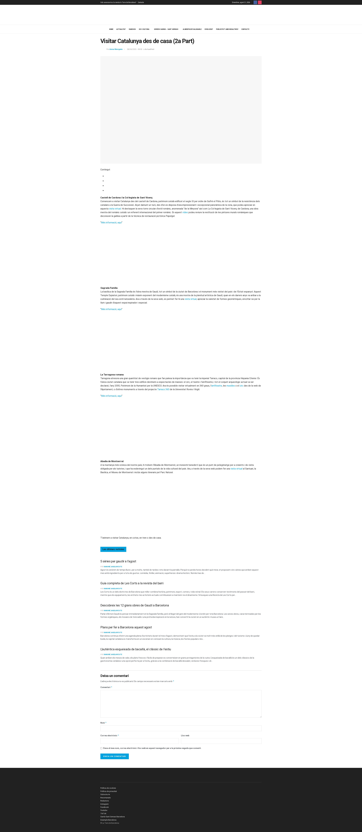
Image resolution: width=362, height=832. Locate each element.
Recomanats (105, 798)
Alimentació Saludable (192, 29)
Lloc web (185, 735)
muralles (231, 385)
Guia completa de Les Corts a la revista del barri (131, 583)
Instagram (104, 804)
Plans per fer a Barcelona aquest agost (126, 627)
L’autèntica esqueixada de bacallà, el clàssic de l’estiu (135, 649)
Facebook (104, 807)
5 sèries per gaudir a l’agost (118, 561)
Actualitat (121, 29)
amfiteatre (216, 385)
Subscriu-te (105, 794)
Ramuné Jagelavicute (113, 567)
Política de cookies (108, 788)
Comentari (106, 687)
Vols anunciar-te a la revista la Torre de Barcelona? (118, 2)
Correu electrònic (109, 735)
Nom (103, 722)
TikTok (103, 813)
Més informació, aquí (111, 222)
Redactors (104, 801)
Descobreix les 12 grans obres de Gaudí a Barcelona (134, 605)
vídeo (185, 212)
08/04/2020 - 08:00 (134, 49)
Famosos (132, 29)
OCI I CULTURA (144, 29)
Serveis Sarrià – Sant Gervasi (166, 29)
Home (111, 29)
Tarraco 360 (163, 389)
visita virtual (115, 208)
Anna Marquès (115, 49)
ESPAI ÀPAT (209, 29)
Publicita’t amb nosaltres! (227, 29)
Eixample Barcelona (108, 820)
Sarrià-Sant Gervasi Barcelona (112, 817)
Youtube (103, 810)
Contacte (141, 2)
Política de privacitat (108, 791)
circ (241, 385)
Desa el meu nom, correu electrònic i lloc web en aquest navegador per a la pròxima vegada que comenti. (152, 748)
